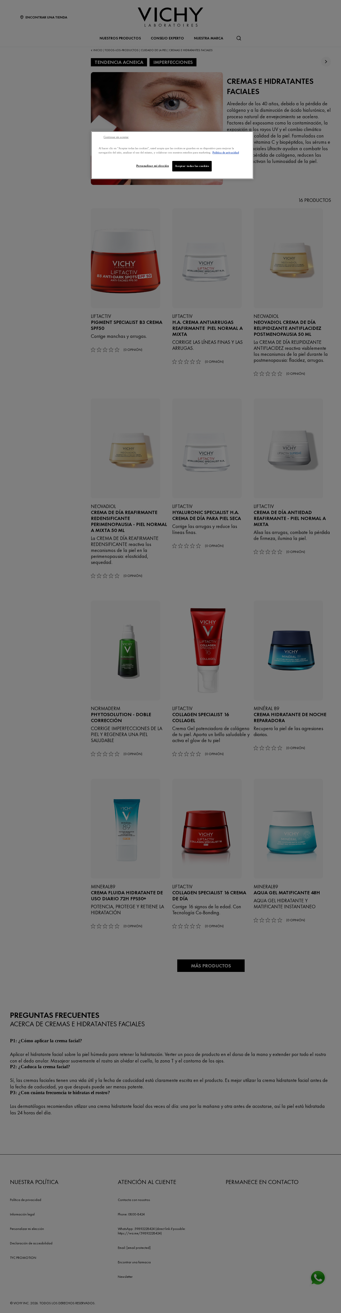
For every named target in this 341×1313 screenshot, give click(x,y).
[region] (172, 155)
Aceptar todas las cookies (192, 165)
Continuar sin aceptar (116, 137)
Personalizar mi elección (152, 165)
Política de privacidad (225, 152)
